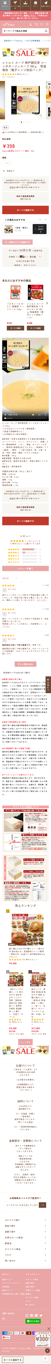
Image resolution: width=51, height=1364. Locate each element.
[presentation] (47, 303)
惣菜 (5, 127)
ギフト (35, 6)
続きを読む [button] (42, 600)
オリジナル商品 (15, 7)
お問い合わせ (45, 6)
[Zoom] (40, 115)
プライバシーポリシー (11, 1283)
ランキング (25, 6)
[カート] (36, 24)
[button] (8, 74)
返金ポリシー (7, 1279)
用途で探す (30, 1283)
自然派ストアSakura (13, 40)
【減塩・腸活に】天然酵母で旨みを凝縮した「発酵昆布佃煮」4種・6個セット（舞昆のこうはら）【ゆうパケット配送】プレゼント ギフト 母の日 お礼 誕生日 (22, 227)
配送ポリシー (7, 1290)
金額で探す (30, 1286)
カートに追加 (15, 328)
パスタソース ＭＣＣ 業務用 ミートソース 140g (15, 306)
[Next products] (46, 220)
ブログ (28, 1301)
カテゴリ (5, 6)
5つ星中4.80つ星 (33, 541)
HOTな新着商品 (33, 40)
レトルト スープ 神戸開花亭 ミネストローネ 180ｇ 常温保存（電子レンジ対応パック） (35, 310)
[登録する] (42, 1205)
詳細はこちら (29, 15)
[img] (8, 585)
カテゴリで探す (32, 1279)
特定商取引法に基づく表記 (13, 1294)
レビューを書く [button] (25, 568)
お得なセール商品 (33, 1290)
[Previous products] (40, 220)
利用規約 (6, 1286)
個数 (4, 157)
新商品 (28, 1294)
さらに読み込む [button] (25, 664)
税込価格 (6, 139)
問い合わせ (30, 1304)
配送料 (12, 187)
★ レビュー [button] (48, 685)
